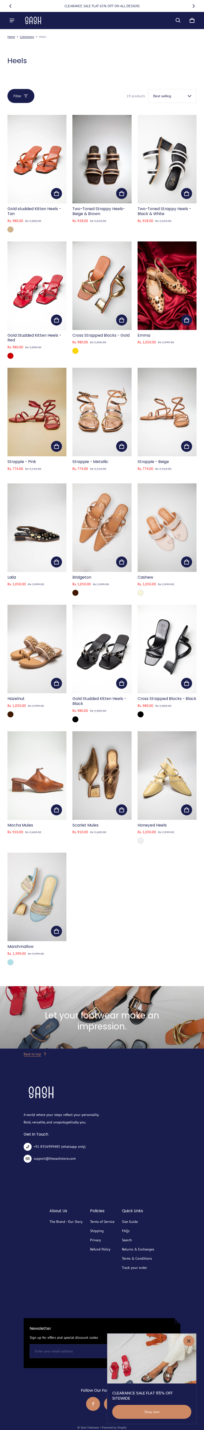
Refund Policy (100, 1249)
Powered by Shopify (114, 1427)
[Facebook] (93, 1404)
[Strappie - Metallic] (101, 412)
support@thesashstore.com (55, 1158)
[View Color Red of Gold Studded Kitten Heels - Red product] (10, 356)
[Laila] (36, 527)
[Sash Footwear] (33, 20)
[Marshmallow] (36, 897)
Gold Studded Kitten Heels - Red (34, 337)
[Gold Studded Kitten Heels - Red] (36, 285)
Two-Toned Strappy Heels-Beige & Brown (98, 211)
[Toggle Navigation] (12, 20)
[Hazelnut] (36, 649)
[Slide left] (10, 6)
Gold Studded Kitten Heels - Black (99, 701)
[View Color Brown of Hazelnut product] (10, 714)
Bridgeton (81, 577)
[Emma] (167, 285)
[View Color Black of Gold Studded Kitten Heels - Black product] (75, 719)
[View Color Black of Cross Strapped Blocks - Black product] (141, 714)
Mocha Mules (20, 825)
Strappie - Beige (153, 461)
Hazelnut (16, 698)
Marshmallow (20, 946)
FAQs (126, 1231)
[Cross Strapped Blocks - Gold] (101, 285)
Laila (11, 577)
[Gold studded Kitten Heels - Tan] (36, 159)
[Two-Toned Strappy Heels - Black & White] (167, 159)
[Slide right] (194, 6)
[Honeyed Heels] (167, 775)
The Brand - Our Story (66, 1221)
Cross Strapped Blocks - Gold (101, 335)
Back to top (32, 1054)
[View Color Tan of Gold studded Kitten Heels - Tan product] (10, 229)
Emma (144, 335)
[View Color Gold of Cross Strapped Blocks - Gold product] (75, 351)
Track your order (134, 1267)
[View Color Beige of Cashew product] (141, 593)
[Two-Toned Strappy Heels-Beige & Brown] (101, 159)
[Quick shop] (56, 193)
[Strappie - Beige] (167, 412)
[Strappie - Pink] (36, 412)
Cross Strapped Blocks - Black (167, 698)
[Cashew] (167, 527)
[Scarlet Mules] (101, 775)
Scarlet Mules (85, 825)
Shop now (151, 1412)
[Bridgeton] (101, 527)
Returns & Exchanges (138, 1249)
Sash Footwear (90, 1427)
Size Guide (130, 1221)
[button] (178, 20)
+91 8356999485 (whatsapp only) (60, 1146)
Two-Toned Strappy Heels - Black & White (164, 211)
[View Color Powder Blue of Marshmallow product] (10, 962)
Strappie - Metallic (90, 461)
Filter (17, 96)
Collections (27, 37)
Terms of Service (102, 1221)
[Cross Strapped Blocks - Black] (167, 649)
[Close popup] (188, 1341)
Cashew (145, 577)
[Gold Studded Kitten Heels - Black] (101, 649)
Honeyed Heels (152, 825)
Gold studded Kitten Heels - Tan (34, 211)
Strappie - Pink (21, 461)
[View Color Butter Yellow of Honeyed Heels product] (141, 841)
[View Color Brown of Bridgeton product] (75, 593)
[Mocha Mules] (36, 775)
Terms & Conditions (137, 1258)
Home (11, 37)
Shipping (97, 1231)
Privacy (95, 1240)
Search (127, 1240)
